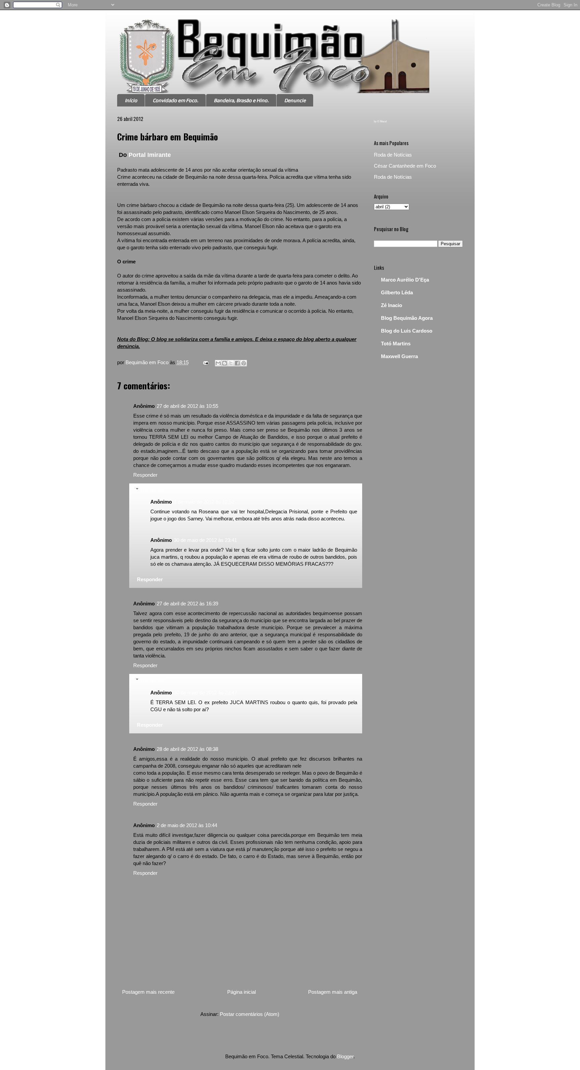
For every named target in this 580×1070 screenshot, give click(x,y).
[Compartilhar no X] (231, 363)
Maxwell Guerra (399, 356)
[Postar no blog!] (224, 363)
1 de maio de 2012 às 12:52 (204, 502)
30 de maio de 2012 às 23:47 (205, 692)
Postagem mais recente (148, 992)
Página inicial (241, 992)
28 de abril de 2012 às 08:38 (187, 749)
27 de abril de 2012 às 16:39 (187, 603)
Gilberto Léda (397, 292)
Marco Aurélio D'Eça (405, 280)
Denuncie (295, 100)
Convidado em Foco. (175, 100)
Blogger (345, 1056)
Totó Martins (395, 343)
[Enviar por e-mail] (218, 363)
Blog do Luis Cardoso (406, 331)
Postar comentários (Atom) (249, 1014)
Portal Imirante (150, 155)
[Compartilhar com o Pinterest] (243, 363)
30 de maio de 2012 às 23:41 (205, 540)
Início (131, 100)
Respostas (153, 489)
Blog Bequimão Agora (407, 318)
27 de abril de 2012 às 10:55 (187, 406)
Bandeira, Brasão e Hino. (241, 100)
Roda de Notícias (393, 155)
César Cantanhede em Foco (405, 166)
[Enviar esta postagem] (205, 362)
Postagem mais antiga (332, 992)
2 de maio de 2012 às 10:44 (187, 825)
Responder (145, 475)
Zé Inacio (391, 305)
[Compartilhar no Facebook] (237, 363)
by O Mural (380, 121)
